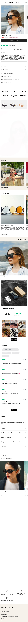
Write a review (14, 339)
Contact (2, 620)
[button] (6, 324)
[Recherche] (4, 2)
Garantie (3, 446)
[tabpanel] (14, 380)
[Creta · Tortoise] (14, 258)
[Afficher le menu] (1, 2)
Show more (14, 409)
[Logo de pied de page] (8, 608)
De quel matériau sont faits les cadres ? (11, 442)
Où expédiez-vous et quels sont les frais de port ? (12, 423)
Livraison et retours (5, 63)
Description (3, 52)
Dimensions (3, 66)
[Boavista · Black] (12, 475)
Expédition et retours (5, 618)
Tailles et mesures (6, 437)
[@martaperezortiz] (12, 174)
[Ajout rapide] (1, 273)
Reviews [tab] (6, 345)
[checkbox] (5, 356)
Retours (3, 428)
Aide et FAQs (4, 614)
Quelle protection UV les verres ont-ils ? (11, 433)
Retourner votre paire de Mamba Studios (9, 616)
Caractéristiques (4, 69)
